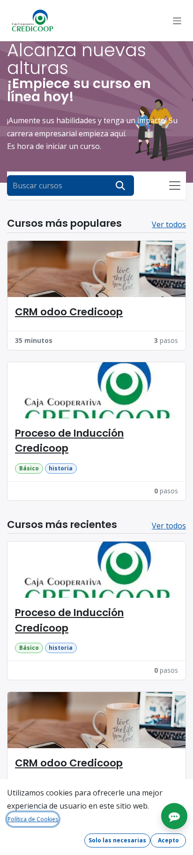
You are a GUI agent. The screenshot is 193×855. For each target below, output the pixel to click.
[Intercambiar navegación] (177, 20)
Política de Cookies (32, 819)
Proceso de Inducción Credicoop (69, 440)
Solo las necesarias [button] (117, 840)
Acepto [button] (168, 840)
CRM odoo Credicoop (69, 312)
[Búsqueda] (120, 185)
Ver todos (169, 224)
